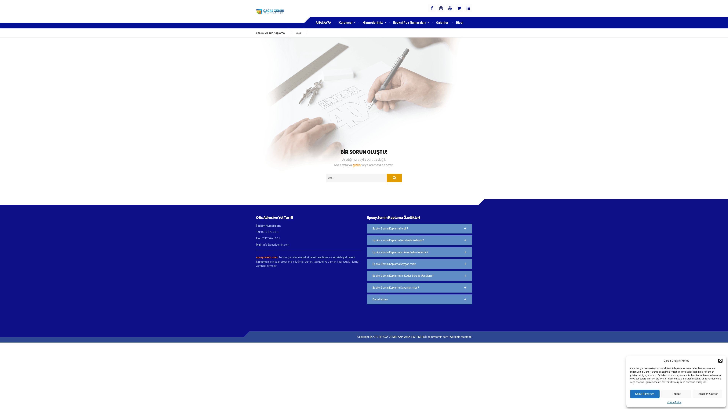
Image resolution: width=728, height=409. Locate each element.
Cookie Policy (674, 402)
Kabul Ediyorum (644, 394)
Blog (459, 22)
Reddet (676, 394)
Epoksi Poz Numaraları (409, 22)
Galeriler (442, 22)
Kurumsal (345, 22)
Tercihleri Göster (707, 394)
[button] (720, 361)
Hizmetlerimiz (373, 22)
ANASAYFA (323, 22)
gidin (357, 165)
